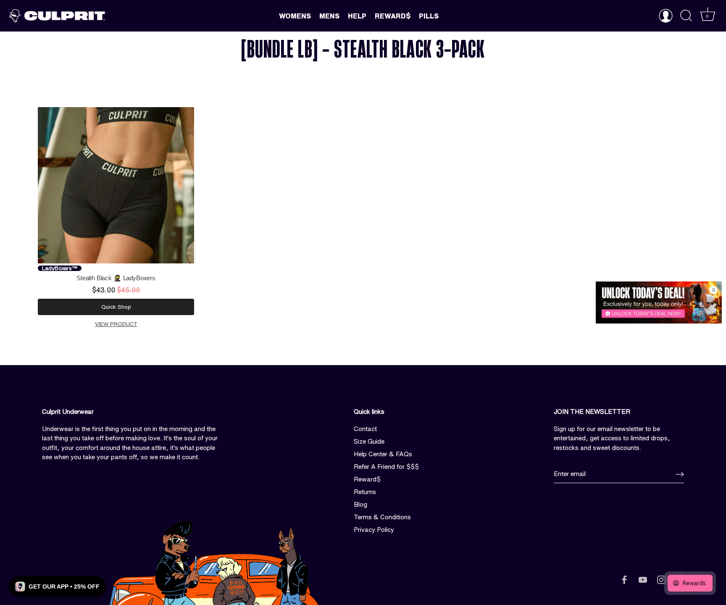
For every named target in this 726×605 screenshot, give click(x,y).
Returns (365, 492)
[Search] (686, 16)
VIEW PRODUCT (116, 324)
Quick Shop (116, 307)
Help (357, 16)
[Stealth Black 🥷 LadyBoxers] (116, 185)
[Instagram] (661, 579)
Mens (329, 16)
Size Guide (369, 441)
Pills (429, 16)
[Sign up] (680, 474)
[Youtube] (643, 579)
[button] (57, 586)
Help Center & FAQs (383, 454)
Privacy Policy (374, 529)
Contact (365, 429)
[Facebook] (624, 579)
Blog (360, 504)
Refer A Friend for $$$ (386, 466)
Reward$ (392, 16)
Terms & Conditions (382, 517)
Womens (295, 16)
